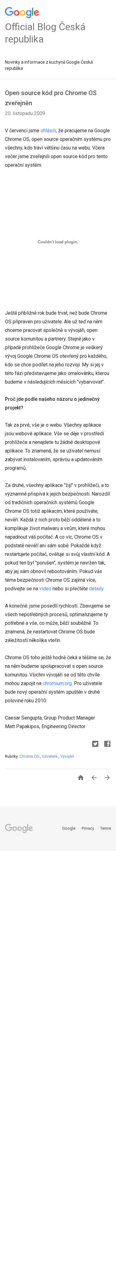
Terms (105, 828)
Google (69, 828)
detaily (96, 589)
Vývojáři (67, 756)
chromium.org (57, 683)
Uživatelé (50, 756)
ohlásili (48, 131)
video (45, 589)
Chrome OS (29, 756)
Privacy (88, 828)
